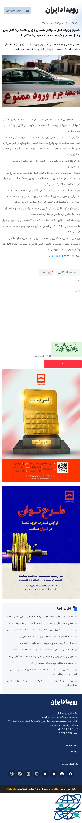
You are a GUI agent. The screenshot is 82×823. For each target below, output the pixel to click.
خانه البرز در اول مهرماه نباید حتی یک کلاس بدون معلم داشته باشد (43, 650)
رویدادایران (55, 789)
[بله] (20, 774)
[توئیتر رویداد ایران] (45, 774)
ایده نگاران (11, 789)
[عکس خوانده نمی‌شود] (66, 356)
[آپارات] (37, 774)
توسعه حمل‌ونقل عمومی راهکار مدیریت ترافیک (52, 663)
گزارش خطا (47, 273)
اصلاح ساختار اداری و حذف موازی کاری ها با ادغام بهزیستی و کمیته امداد (40, 616)
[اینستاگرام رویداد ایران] (62, 774)
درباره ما (74, 751)
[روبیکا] (11, 774)
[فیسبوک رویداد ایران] (70, 774)
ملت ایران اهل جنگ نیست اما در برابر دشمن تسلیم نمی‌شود (45, 636)
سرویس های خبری (14, 11)
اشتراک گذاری (65, 273)
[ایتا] (28, 774)
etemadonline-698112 (62, 256)
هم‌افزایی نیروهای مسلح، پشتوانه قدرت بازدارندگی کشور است (46, 643)
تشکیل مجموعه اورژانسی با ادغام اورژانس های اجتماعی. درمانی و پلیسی (40, 630)
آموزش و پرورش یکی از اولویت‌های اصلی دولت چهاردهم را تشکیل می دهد (40, 656)
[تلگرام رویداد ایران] (53, 774)
